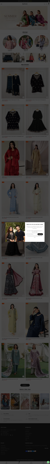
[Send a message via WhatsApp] (48, 462)
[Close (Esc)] (49, 1)
